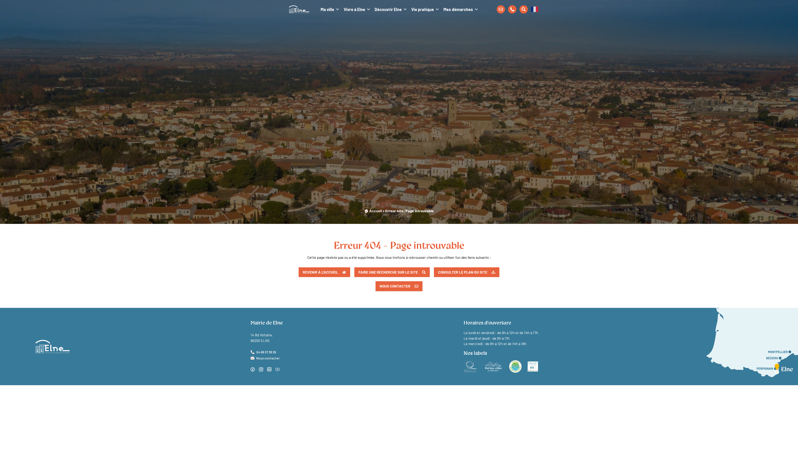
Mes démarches (458, 9)
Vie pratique (422, 9)
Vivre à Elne (354, 9)
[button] (534, 9)
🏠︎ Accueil (373, 210)
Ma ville (327, 9)
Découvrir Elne (388, 9)
